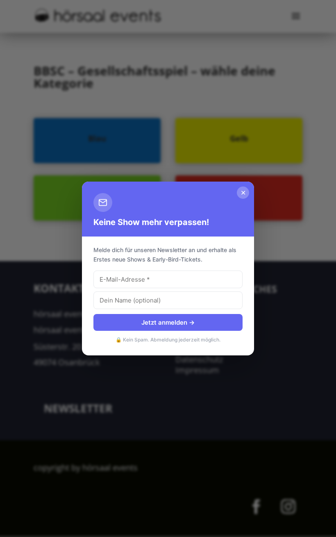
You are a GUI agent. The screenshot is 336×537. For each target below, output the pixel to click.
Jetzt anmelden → (168, 322)
